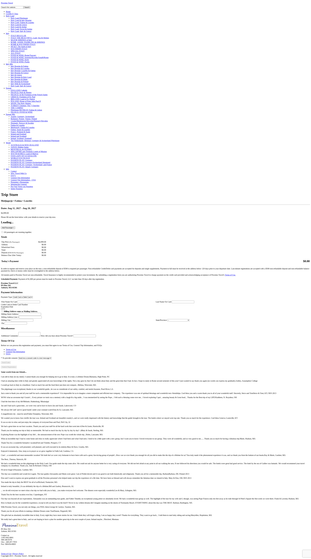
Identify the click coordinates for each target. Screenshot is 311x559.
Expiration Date (7, 307)
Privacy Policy (18, 554)
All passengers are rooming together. (17, 232)
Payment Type (6, 297)
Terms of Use (11, 349)
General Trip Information (15, 352)
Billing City (5, 320)
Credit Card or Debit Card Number (14, 305)
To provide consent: (9, 358)
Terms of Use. (230, 275)
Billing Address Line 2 (10, 317)
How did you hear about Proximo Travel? (57, 336)
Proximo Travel (7, 3)
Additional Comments (9, 336)
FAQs (8, 354)
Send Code (6, 362)
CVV (3, 309)
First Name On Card (9, 302)
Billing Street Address (9, 314)
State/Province (161, 320)
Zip (2, 323)
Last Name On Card (163, 302)
